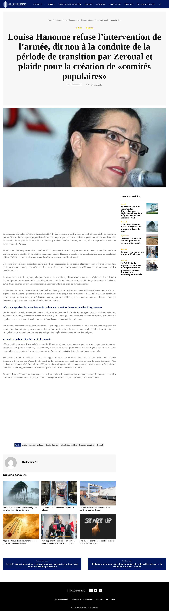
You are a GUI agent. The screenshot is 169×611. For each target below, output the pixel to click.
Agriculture (125, 235)
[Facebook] (75, 94)
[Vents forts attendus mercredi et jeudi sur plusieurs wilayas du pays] (21, 493)
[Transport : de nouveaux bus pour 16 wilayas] (59, 493)
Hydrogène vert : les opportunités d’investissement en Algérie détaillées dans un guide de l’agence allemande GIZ (131, 212)
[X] (81, 94)
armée (24, 445)
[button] (160, 4)
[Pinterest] (87, 94)
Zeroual (100, 445)
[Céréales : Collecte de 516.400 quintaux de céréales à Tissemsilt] (152, 239)
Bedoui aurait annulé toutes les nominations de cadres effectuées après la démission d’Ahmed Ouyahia (127, 565)
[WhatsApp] (93, 94)
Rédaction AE (76, 85)
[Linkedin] (95, 590)
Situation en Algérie (86, 445)
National (89, 28)
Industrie (124, 260)
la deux (58, 20)
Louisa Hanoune (52, 445)
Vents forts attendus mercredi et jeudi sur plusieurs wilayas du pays (131, 227)
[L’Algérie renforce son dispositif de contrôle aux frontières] (98, 493)
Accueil (51, 20)
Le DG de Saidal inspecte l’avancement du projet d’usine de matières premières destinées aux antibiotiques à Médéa (131, 269)
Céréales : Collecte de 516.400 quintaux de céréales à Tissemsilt (131, 240)
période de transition (69, 445)
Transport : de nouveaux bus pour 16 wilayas (132, 253)
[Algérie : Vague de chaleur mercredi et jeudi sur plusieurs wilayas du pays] (21, 526)
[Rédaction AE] (12, 463)
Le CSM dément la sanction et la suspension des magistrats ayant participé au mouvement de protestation (42, 565)
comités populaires (36, 445)
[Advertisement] (59, 212)
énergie (123, 204)
